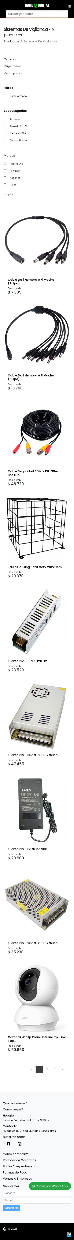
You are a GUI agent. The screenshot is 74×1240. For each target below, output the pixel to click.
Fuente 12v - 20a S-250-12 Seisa (32, 943)
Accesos (15, 119)
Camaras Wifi (18, 133)
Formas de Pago (15, 1172)
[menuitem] (32, 1069)
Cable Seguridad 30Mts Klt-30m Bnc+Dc (33, 473)
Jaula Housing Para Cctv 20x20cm (35, 567)
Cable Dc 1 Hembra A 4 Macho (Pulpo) (31, 281)
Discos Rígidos (19, 140)
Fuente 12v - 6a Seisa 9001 (28, 849)
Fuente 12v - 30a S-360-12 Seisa (32, 755)
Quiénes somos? (15, 1103)
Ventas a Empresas (17, 1178)
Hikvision (15, 170)
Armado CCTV (18, 126)
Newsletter (11, 1186)
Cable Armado (18, 96)
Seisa (13, 185)
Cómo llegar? (13, 1109)
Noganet (15, 177)
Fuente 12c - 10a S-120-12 (27, 661)
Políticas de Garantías (19, 1160)
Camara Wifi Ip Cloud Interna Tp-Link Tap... (36, 1039)
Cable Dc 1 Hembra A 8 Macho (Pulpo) (31, 377)
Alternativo (16, 163)
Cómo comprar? (15, 1154)
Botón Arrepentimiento (20, 1166)
